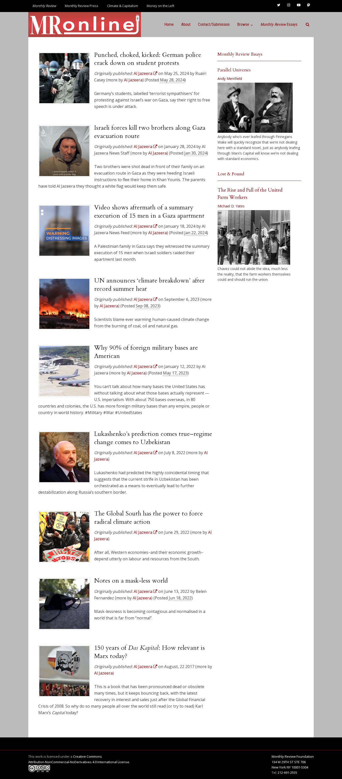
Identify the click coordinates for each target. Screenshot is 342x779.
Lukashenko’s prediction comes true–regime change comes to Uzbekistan (153, 438)
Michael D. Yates (231, 206)
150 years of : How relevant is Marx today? (149, 651)
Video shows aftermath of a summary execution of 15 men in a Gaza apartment (149, 211)
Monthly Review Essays (240, 54)
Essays (278, 24)
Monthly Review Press (81, 6)
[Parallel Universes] (255, 108)
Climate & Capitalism (122, 6)
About (186, 24)
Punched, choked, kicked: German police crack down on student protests (147, 59)
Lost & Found (231, 174)
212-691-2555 (287, 772)
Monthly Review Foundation (293, 756)
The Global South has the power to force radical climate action (148, 517)
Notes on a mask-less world (131, 580)
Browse (243, 24)
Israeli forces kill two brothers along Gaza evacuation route (149, 131)
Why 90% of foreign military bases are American (146, 351)
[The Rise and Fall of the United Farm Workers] (254, 237)
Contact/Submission (214, 24)
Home (169, 24)
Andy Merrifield (230, 78)
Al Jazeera (133, 80)
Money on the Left (160, 6)
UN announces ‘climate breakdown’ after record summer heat (149, 284)
